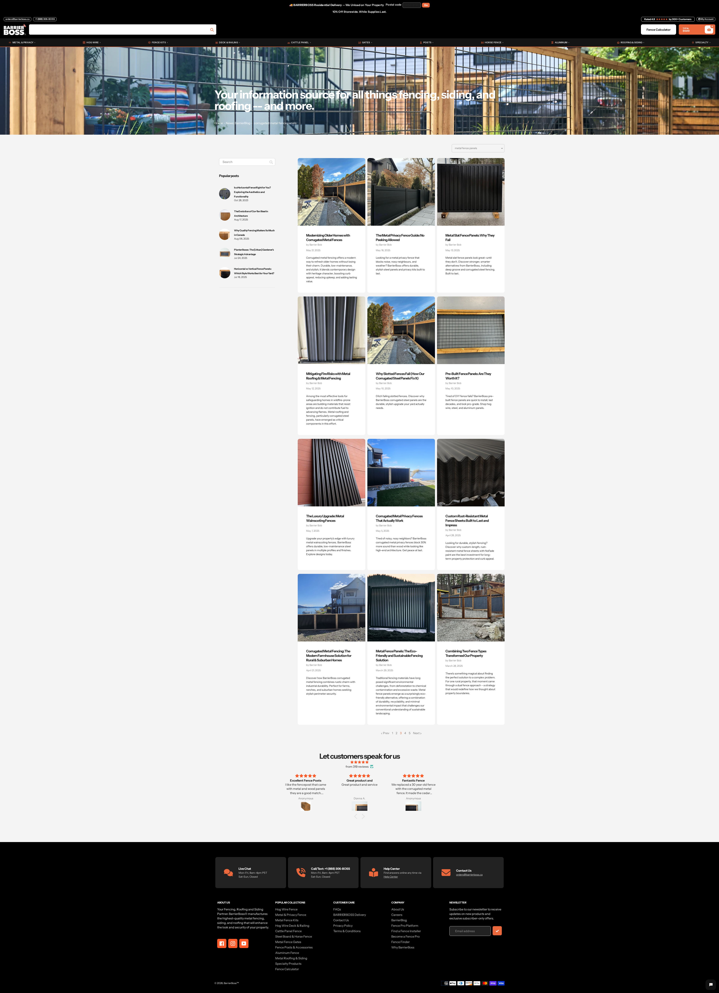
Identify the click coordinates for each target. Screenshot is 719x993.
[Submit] (497, 930)
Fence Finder (400, 942)
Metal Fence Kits (286, 920)
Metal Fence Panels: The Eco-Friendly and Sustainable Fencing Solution (399, 655)
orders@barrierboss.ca (17, 19)
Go (426, 5)
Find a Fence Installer (406, 931)
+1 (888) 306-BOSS (45, 19)
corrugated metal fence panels (275, 123)
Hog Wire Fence (286, 909)
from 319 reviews (357, 766)
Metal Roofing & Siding (291, 958)
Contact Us (341, 920)
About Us (397, 909)
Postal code (393, 4)
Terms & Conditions (347, 931)
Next (416, 733)
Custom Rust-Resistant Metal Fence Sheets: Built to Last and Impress (467, 520)
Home (218, 123)
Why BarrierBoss (402, 947)
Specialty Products (288, 963)
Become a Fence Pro (405, 936)
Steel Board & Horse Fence (293, 936)
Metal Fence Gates (288, 942)
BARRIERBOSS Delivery (349, 915)
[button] (356, 816)
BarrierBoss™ (231, 983)
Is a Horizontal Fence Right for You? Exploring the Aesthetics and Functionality (252, 192)
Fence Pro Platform (404, 925)
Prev (386, 733)
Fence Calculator (287, 969)
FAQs (337, 909)
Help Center (391, 876)
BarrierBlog (399, 920)
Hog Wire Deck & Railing (292, 925)
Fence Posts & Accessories (294, 947)
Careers (396, 915)
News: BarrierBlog (238, 123)
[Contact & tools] (711, 985)
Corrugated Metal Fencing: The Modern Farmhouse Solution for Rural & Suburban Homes (328, 655)
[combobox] (247, 162)
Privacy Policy (343, 925)
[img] (359, 762)
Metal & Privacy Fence (290, 915)
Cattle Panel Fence (288, 931)
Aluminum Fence (287, 953)
